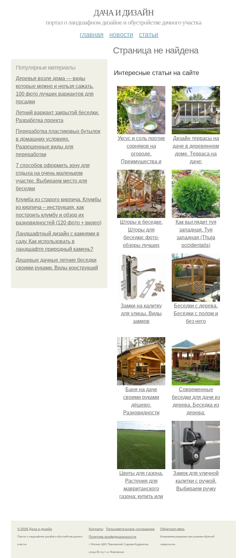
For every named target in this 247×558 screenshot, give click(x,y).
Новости (121, 34)
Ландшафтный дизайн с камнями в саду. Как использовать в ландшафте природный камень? (57, 241)
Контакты (96, 528)
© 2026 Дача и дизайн (34, 528)
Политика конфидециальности (112, 536)
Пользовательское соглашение (130, 528)
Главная (92, 34)
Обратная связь (172, 528)
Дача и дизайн (123, 12)
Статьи (148, 34)
